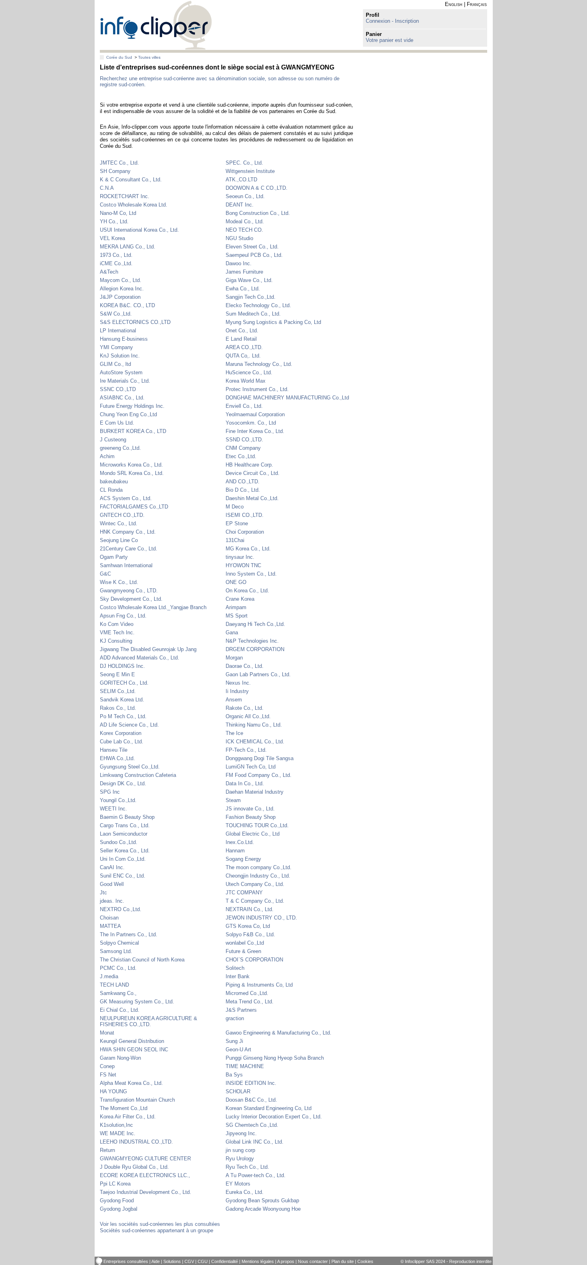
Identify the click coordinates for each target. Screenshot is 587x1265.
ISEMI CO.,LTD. (245, 515)
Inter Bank (238, 976)
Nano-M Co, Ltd (118, 213)
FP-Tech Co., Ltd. (246, 750)
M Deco (235, 507)
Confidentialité (224, 1261)
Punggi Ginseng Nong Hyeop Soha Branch (275, 1058)
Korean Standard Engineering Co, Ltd (268, 1108)
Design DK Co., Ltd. (123, 783)
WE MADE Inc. (117, 1133)
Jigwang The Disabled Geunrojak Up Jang (148, 649)
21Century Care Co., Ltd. (128, 549)
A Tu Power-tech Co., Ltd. (256, 1175)
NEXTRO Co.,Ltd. (120, 909)
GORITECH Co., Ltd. (124, 683)
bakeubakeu (114, 482)
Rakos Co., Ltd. (118, 708)
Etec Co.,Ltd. (241, 456)
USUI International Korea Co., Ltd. (139, 230)
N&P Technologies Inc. (252, 641)
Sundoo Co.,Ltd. (118, 842)
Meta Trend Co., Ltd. (250, 1002)
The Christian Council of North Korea (142, 960)
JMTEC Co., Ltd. (119, 163)
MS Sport (237, 616)
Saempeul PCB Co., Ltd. (254, 255)
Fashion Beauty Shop (251, 817)
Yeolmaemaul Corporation (255, 414)
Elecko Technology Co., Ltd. (258, 305)
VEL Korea (112, 238)
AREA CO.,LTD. (244, 347)
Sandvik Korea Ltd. (122, 700)
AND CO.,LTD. (243, 482)
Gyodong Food (117, 1200)
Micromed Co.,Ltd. (247, 993)
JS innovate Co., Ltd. (250, 809)
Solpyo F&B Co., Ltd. (250, 934)
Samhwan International (126, 565)
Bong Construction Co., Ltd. (258, 213)
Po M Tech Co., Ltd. (123, 716)
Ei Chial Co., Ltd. (119, 1010)
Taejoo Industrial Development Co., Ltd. (145, 1192)
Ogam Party (114, 557)
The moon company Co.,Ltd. (259, 867)
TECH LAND (114, 985)
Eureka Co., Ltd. (245, 1192)
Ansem (234, 700)
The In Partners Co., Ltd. (128, 934)
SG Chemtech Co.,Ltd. (252, 1125)
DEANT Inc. (240, 205)
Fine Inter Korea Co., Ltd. (255, 431)
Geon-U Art (238, 1050)
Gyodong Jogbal (118, 1209)
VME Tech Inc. (117, 632)
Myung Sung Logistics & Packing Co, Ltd (273, 322)
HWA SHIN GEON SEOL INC (134, 1050)
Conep (107, 1066)
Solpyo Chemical (119, 943)
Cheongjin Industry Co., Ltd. (258, 876)
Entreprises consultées (125, 1261)
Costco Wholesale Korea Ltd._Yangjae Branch (153, 607)
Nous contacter (313, 1261)
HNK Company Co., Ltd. (128, 532)
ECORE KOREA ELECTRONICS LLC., (145, 1175)
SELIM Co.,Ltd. (118, 691)
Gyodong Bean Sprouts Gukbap (262, 1200)
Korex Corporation (120, 733)
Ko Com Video (116, 624)
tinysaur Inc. (240, 557)
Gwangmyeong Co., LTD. (129, 591)
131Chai (235, 540)
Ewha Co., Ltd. (243, 289)
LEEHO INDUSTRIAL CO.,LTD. (136, 1142)
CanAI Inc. (112, 867)
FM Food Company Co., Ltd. (259, 775)
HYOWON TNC (243, 565)
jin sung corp (240, 1150)
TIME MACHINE (245, 1066)
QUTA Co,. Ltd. (243, 356)
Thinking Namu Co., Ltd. (254, 725)
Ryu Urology (240, 1159)
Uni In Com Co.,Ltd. (123, 859)
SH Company (115, 171)
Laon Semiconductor (123, 834)
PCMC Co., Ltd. (118, 968)
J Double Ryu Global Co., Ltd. (134, 1167)
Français (477, 4)
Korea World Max (246, 381)
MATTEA (110, 926)
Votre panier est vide (389, 40)
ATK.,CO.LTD (241, 180)
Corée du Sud (119, 57)
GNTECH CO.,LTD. (122, 515)
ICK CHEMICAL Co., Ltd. (255, 742)
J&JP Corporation (120, 297)
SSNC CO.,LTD (118, 389)
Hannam (235, 851)
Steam (233, 800)
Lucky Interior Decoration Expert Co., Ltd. (274, 1117)
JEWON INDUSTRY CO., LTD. (261, 918)
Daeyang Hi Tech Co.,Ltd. (255, 624)
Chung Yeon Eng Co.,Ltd (128, 414)
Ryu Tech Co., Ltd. (247, 1167)
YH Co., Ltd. (114, 221)
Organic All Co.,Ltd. (248, 716)
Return (107, 1150)
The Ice (234, 733)
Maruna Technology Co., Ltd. (259, 364)
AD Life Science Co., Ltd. (129, 725)
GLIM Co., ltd (115, 364)
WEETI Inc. (113, 809)
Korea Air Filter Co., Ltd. (128, 1117)
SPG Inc (110, 792)
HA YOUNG (113, 1091)
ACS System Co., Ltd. (126, 498)
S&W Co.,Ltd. (116, 314)
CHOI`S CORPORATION (254, 960)
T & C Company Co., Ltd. (255, 901)
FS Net (108, 1075)
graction (235, 1018)
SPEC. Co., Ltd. (244, 163)
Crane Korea (240, 599)
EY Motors (238, 1184)
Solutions (172, 1261)
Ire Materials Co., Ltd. (125, 381)
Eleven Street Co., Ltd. (252, 247)
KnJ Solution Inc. (120, 356)
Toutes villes (149, 57)
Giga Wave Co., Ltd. (249, 280)
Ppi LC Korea (115, 1184)
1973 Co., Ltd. (116, 255)
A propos (285, 1261)
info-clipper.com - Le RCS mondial (156, 25)
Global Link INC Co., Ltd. (255, 1142)
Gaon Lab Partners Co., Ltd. (258, 674)
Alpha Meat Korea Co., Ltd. (131, 1083)
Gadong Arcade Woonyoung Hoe (263, 1209)
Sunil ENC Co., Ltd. (122, 876)
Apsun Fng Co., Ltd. (123, 616)
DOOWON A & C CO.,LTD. (257, 188)
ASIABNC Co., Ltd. (122, 398)
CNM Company (243, 448)
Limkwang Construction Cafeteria (138, 775)
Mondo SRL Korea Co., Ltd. (132, 473)
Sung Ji (234, 1041)
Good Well (112, 884)
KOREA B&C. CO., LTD (127, 305)
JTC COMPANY (244, 893)
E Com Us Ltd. (117, 423)
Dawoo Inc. (239, 263)
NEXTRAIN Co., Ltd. (250, 909)
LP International (118, 331)
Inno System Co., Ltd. (251, 574)
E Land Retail (241, 339)
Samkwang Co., (118, 993)
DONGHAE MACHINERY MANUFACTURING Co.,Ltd (287, 398)
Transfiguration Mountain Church (137, 1100)
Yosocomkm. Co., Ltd (251, 423)
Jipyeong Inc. (241, 1133)
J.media (109, 976)
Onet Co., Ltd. (242, 331)
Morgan (234, 658)
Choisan (109, 918)
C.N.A (107, 188)
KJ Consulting (116, 641)
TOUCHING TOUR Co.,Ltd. (257, 825)
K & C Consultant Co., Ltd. (131, 180)
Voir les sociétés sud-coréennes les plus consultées (160, 1224)
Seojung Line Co (119, 540)
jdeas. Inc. (112, 901)
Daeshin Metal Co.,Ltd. (252, 498)
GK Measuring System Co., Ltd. (137, 1002)
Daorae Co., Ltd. (245, 666)
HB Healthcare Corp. (249, 465)
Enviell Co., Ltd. (244, 406)
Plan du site (342, 1261)
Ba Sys (234, 1075)
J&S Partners (241, 1010)
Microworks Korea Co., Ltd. (131, 465)
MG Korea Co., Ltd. (248, 549)
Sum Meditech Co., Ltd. (253, 314)
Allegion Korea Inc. (122, 289)
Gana (232, 632)
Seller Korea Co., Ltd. (125, 851)
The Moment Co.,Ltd (123, 1108)
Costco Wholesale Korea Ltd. (133, 205)
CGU (203, 1261)
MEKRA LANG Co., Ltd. (127, 247)
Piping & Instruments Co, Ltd (259, 985)
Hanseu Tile (113, 750)
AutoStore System (121, 372)
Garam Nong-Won (120, 1058)
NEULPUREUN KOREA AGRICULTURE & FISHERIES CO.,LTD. (148, 1021)
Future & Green (243, 951)
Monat (107, 1033)
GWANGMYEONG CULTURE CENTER (145, 1159)
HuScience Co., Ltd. (249, 372)
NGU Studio (239, 238)
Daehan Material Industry (255, 792)
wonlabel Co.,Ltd (245, 943)
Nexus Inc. (238, 683)
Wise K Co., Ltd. (119, 582)
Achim (107, 456)
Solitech (235, 968)
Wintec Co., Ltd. (118, 523)
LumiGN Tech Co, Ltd (251, 767)
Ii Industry (237, 691)
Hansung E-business (124, 339)
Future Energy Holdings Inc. (132, 406)
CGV (189, 1261)
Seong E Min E (117, 674)
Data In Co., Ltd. (245, 783)
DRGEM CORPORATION (255, 649)
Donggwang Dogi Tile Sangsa (260, 758)
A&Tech (109, 272)
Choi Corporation (245, 532)
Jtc (103, 893)
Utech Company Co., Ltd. (255, 884)
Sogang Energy (243, 859)
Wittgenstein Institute (250, 171)
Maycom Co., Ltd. (120, 280)
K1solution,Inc (116, 1125)
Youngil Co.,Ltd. (118, 800)
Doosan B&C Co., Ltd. (251, 1100)
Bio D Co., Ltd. (243, 490)
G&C (105, 574)
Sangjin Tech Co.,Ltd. (251, 297)
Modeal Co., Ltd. (245, 221)
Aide (155, 1261)
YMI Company (116, 347)
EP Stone (237, 523)
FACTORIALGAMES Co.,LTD (134, 507)
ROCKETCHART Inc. (124, 196)
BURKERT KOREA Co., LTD (133, 431)
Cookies (365, 1261)
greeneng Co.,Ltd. (120, 448)
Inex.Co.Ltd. (240, 842)
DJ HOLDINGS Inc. (122, 666)
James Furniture (244, 272)
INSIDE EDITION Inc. (251, 1083)
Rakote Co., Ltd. (245, 708)
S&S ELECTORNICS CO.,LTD (135, 322)
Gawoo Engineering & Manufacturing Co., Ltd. (278, 1033)
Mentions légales (258, 1261)
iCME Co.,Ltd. (116, 263)
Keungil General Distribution (132, 1041)
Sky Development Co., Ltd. (131, 599)
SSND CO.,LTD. (244, 440)
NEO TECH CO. (244, 230)
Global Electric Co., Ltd (253, 834)
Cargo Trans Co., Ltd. (125, 825)
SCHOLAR (238, 1091)
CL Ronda (111, 490)
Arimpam (236, 607)
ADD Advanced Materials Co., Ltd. (139, 658)
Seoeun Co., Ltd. (245, 196)
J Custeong (113, 440)
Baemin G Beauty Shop (127, 817)
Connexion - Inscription (392, 21)
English (453, 4)
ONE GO (236, 582)
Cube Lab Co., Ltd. (121, 742)
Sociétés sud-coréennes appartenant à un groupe (156, 1230)
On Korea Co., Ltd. (247, 591)
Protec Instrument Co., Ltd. (257, 389)
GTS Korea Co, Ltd (248, 926)
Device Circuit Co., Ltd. (253, 473)
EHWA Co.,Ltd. (117, 758)
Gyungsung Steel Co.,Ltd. (130, 767)
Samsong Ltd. (116, 951)
